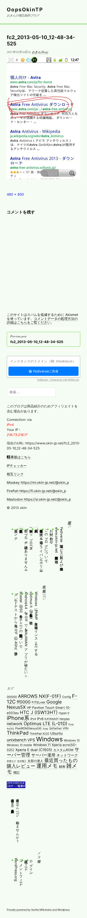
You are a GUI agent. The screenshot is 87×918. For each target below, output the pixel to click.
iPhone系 (18, 718)
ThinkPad (18, 733)
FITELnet (38, 702)
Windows (49, 739)
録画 (62, 766)
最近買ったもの (61, 760)
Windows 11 (42, 745)
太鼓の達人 (35, 761)
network (15, 723)
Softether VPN (58, 728)
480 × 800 (15, 194)
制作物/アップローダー (31, 537)
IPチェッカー (17, 466)
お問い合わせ (51, 534)
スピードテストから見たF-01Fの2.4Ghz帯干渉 (16, 621)
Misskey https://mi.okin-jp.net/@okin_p (38, 482)
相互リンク (15, 474)
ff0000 (24, 702)
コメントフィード (21, 871)
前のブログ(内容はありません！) (26, 549)
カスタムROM (63, 750)
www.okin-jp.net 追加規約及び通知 (56, 542)
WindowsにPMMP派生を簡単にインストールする (36, 623)
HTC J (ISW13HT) (39, 712)
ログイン (31, 865)
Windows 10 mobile (19, 745)
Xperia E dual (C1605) (33, 750)
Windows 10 (72, 740)
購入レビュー (21, 766)
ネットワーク (67, 755)
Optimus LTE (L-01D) (45, 723)
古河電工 (21, 761)
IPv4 (33, 719)
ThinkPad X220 (39, 733)
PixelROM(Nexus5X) (28, 728)
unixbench (16, 739)
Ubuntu (56, 733)
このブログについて (46, 544)
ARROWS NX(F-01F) (39, 696)
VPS (31, 740)
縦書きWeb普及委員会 (13, 801)
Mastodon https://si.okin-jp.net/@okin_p (39, 499)
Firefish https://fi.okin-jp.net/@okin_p (36, 491)
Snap (45, 728)
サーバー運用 (43, 755)
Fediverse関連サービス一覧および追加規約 (62, 546)
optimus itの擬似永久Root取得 (31, 605)
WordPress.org (16, 869)
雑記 (16, 772)
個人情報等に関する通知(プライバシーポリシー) (41, 549)
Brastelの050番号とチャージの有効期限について (21, 619)
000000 (12, 696)
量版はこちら (19, 457)
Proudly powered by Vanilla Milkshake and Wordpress (38, 909)
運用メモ (47, 766)
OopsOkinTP (25, 10)
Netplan (65, 719)
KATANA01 (51, 719)
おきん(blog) (40, 52)
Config (66, 696)
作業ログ (11, 761)
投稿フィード (26, 863)
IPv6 (40, 719)
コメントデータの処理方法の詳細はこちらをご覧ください (42, 321)
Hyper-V (64, 713)
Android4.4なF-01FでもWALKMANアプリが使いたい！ (26, 634)
